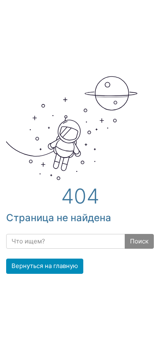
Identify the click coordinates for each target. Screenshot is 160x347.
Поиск (139, 241)
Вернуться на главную (44, 266)
